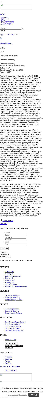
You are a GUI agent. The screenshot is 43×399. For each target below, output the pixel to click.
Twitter (7, 361)
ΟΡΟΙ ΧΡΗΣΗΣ (11, 370)
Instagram (8, 359)
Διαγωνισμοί (9, 282)
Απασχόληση (9, 280)
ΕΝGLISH (16, 366)
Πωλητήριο (9, 274)
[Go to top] (1, 1)
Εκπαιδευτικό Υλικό (12, 324)
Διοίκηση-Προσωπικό (13, 276)
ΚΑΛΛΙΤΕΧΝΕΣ (7, 22)
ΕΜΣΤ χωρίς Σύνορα (12, 328)
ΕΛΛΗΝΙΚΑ (5, 366)
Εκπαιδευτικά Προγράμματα (15, 322)
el (3, 14)
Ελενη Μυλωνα (6, 43)
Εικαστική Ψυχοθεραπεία (14, 330)
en (1, 14)
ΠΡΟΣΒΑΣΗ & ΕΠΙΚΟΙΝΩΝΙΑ (14, 346)
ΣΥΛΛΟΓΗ (5, 18)
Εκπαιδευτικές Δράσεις (13, 326)
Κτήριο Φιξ (9, 278)
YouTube (8, 363)
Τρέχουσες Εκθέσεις (12, 295)
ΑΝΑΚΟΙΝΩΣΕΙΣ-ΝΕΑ (11, 344)
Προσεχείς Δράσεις (12, 311)
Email (7, 242)
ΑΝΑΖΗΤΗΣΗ (6, 24)
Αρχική (2, 34)
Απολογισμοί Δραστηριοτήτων (16, 286)
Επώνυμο (8, 237)
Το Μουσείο (9, 272)
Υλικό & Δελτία (10, 340)
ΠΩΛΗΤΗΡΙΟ (9, 348)
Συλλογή (10, 34)
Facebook (8, 357)
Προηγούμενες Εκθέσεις (14, 300)
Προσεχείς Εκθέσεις (12, 298)
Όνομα (7, 233)
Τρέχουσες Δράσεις (12, 309)
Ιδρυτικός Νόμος (11, 284)
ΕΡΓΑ (3, 20)
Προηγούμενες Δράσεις (13, 313)
